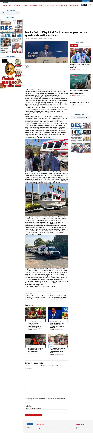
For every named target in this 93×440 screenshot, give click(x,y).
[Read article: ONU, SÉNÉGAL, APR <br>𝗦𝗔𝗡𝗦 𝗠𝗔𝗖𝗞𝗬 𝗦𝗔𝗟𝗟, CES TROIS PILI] (58, 314)
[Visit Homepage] (5, 2)
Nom (26, 386)
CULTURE (41, 5)
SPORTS (58, 5)
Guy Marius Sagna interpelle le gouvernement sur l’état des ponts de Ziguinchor (35, 349)
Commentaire (28, 368)
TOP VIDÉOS (64, 5)
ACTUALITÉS (12, 5)
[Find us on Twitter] (85, 4)
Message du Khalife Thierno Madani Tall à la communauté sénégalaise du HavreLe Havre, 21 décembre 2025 (80, 102)
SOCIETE (52, 5)
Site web (50, 392)
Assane (30, 329)
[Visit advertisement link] (11, 35)
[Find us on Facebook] (82, 4)
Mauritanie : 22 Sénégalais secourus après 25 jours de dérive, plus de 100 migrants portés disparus (79, 92)
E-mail (27, 392)
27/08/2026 (35, 329)
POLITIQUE (18, 5)
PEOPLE (47, 5)
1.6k (84, 95)
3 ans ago (27, 38)
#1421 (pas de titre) (40, 428)
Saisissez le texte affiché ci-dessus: (33, 408)
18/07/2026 (78, 95)
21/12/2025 (78, 105)
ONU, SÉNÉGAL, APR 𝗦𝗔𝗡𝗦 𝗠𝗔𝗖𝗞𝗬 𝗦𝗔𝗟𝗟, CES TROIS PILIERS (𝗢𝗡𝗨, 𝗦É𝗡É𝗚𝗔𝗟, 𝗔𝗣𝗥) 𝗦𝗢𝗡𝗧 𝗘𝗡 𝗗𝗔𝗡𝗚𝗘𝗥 (57, 325)
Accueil (5, 5)
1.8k (84, 105)
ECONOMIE (25, 5)
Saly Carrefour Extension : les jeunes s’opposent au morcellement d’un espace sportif (57, 350)
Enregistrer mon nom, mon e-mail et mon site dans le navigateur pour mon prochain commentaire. (46, 398)
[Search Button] (90, 4)
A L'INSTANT (33, 38)
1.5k (62, 329)
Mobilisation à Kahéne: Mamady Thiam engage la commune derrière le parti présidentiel (80, 66)
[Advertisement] (58, 19)
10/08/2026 (78, 69)
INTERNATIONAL (33, 5)
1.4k (39, 329)
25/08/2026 (58, 354)
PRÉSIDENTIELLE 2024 (73, 5)
